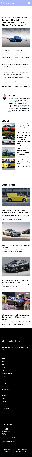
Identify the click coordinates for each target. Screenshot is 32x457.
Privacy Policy (5, 370)
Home (3, 358)
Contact (3, 364)
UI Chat (3, 412)
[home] (9, 3)
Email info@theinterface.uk (8, 441)
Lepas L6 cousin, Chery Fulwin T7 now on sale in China (23, 127)
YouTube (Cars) (5, 386)
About (3, 361)
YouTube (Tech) (6, 389)
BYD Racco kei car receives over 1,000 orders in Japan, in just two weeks (23, 139)
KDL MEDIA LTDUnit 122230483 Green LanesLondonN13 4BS (6, 431)
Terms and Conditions (7, 373)
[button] (28, 3)
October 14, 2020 (24, 77)
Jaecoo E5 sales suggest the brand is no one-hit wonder (23, 151)
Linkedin (4, 395)
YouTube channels (23, 107)
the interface (12, 100)
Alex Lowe (25, 17)
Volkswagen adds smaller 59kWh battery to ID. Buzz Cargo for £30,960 (16, 211)
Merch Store (5, 376)
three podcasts (24, 105)
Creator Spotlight (6, 417)
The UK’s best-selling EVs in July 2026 (23, 162)
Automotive (17, 17)
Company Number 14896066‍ (9, 437)
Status (3, 367)
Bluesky (3, 398)
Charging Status (5, 414)
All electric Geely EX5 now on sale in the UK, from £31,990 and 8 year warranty (15, 317)
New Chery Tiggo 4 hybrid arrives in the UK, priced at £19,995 (15, 281)
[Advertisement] (16, 11)
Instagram (4, 401)
